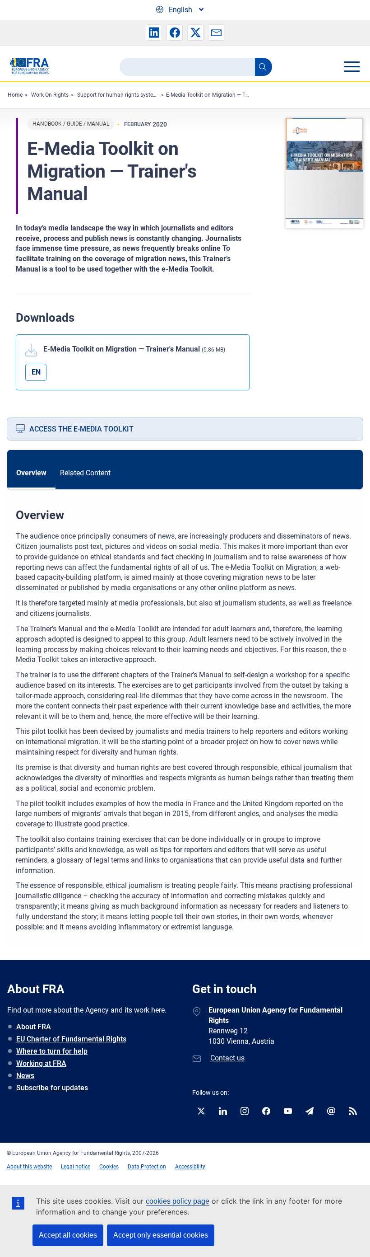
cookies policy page (177, 1201)
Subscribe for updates (52, 1087)
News (25, 1075)
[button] (154, 32)
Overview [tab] (31, 473)
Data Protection (147, 1166)
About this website (29, 1166)
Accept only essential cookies (160, 1235)
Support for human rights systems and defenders (137, 95)
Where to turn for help (52, 1051)
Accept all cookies (68, 1235)
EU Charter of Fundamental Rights (71, 1039)
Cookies (109, 1166)
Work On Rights (50, 95)
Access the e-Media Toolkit (81, 429)
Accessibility (190, 1166)
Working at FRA (41, 1063)
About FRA (33, 1026)
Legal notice (75, 1166)
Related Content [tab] (85, 473)
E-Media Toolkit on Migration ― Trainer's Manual (224, 95)
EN (36, 372)
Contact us (227, 1058)
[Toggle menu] (351, 66)
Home (15, 95)
